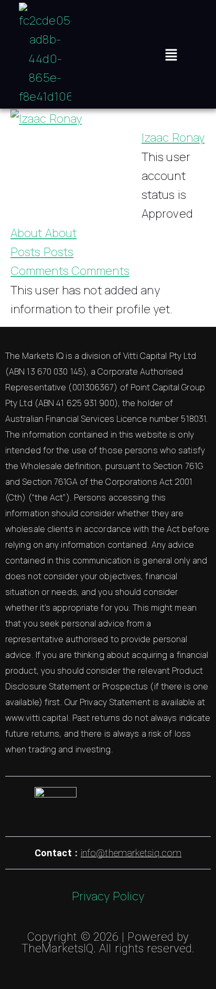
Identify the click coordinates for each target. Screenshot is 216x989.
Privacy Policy (108, 896)
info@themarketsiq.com (131, 852)
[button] (170, 54)
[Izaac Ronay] (46, 117)
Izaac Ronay (173, 137)
